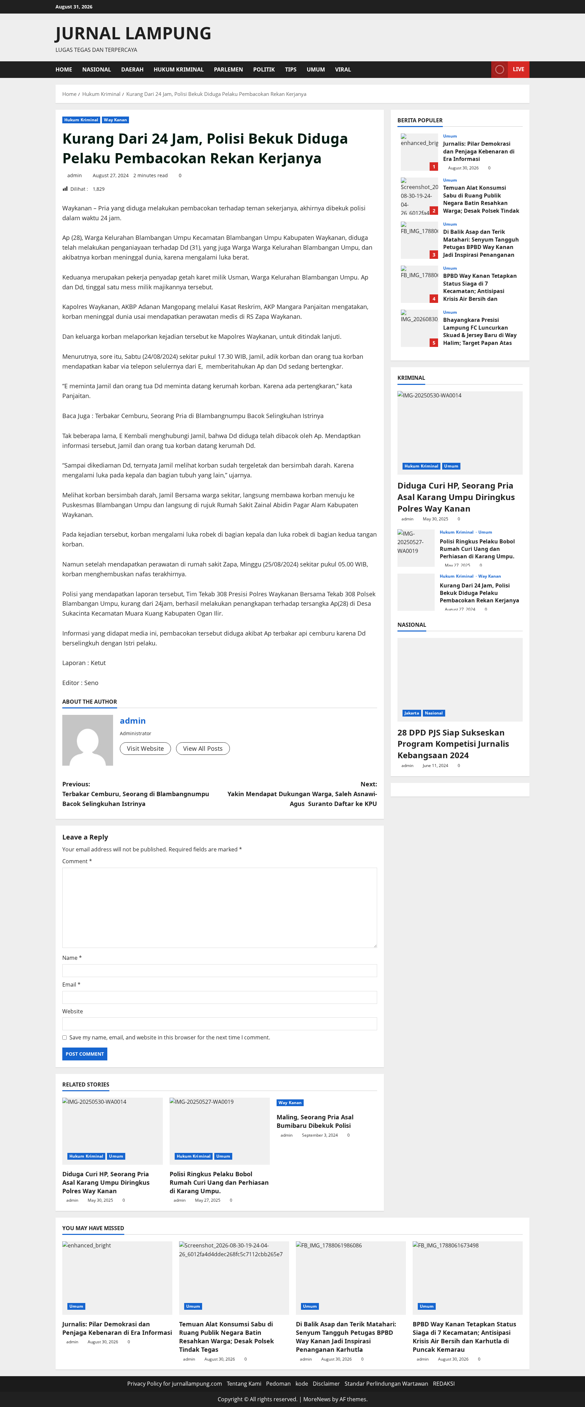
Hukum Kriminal (179, 69)
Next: (302, 794)
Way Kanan (115, 120)
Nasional (96, 69)
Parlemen (228, 69)
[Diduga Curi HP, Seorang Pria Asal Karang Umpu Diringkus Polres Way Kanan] (112, 1131)
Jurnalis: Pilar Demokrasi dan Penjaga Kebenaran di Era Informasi (419, 152)
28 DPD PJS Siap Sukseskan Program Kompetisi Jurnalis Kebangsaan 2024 (453, 743)
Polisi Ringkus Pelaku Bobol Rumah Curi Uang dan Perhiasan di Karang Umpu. (219, 1182)
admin (74, 175)
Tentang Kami (244, 1383)
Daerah (132, 69)
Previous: (135, 794)
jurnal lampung (134, 32)
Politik (264, 69)
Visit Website (145, 748)
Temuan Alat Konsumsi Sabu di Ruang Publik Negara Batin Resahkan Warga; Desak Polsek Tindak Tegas (419, 196)
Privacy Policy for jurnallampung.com (174, 1383)
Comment (77, 861)
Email (71, 984)
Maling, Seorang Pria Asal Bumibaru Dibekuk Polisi (315, 1121)
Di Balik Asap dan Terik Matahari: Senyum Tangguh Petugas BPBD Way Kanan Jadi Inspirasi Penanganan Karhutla (419, 240)
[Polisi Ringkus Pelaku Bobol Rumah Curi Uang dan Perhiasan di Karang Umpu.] (220, 1131)
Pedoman (278, 1383)
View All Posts (203, 748)
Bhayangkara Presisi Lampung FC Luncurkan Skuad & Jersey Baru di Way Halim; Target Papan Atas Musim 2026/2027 (419, 328)
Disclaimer (326, 1383)
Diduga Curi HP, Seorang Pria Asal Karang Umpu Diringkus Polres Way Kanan (106, 1182)
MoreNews (317, 1399)
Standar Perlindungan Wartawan (386, 1383)
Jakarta (412, 713)
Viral (343, 69)
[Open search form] (484, 69)
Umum (316, 69)
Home (64, 69)
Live (518, 69)
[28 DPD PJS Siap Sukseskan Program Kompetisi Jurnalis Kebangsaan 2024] (460, 680)
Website (72, 1011)
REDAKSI (444, 1383)
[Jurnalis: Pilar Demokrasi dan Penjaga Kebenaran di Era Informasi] (117, 1278)
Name (72, 957)
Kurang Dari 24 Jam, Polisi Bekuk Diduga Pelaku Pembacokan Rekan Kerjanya (416, 592)
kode (302, 1383)
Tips (291, 69)
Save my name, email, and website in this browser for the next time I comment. (169, 1037)
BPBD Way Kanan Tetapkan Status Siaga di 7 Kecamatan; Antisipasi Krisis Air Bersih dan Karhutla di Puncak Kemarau (419, 284)
